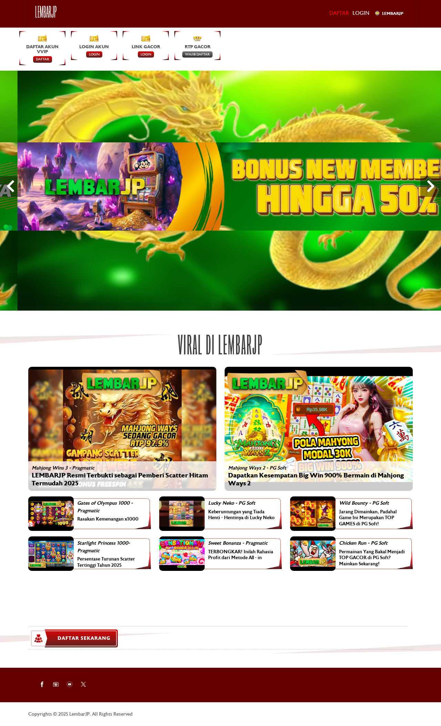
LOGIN (94, 54)
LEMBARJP (392, 14)
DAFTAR (42, 59)
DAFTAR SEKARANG (84, 638)
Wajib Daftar (197, 54)
